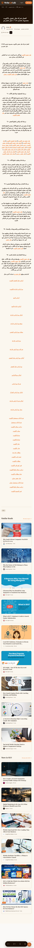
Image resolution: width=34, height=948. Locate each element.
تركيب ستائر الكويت (16, 427)
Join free (28, 2)
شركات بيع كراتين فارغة (16, 349)
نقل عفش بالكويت (17, 145)
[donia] (3, 28)
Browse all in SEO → (26, 758)
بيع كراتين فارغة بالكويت (16, 289)
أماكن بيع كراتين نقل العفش (16, 358)
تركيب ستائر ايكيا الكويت (16, 470)
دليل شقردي (17, 274)
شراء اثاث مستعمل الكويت (16, 418)
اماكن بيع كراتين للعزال (16, 392)
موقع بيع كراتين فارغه (16, 324)
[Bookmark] (20, 944)
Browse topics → (27, 518)
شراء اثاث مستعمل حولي (16, 483)
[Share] (25, 944)
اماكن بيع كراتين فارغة (16, 315)
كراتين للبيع (16, 298)
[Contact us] (29, 944)
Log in (21, 2)
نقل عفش (22, 68)
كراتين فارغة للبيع (16, 306)
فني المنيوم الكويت (16, 491)
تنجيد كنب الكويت (16, 457)
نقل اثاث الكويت (21, 149)
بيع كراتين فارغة (16, 341)
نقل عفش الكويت (26, 55)
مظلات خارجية (16, 453)
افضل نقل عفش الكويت (15, 143)
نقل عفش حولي (16, 478)
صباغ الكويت (16, 435)
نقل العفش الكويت (12, 141)
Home (3, 7)
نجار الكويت (16, 444)
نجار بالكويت (16, 448)
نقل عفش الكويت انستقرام (19, 147)
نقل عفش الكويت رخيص (10, 74)
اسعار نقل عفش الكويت (8, 154)
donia (7, 27)
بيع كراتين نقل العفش (16, 367)
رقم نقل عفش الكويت (9, 149)
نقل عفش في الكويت (24, 141)
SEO (6, 7)
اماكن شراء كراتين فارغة (16, 401)
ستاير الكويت (16, 431)
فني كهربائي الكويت (16, 465)
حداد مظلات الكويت (16, 474)
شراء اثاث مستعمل (16, 422)
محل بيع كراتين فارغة (16, 410)
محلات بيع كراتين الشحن (16, 332)
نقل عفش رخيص (21, 154)
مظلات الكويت (16, 461)
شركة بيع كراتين (16, 384)
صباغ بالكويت (16, 440)
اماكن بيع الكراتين (16, 375)
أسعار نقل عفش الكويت (23, 152)
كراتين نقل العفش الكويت (16, 281)
